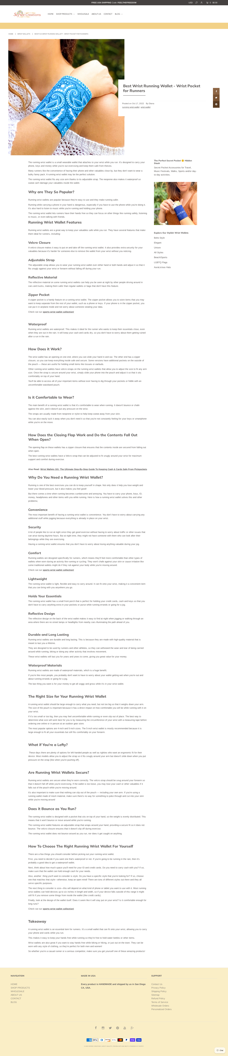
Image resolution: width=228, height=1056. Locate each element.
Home (10, 34)
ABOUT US (96, 14)
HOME (50, 14)
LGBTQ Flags (160, 262)
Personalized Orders (161, 1009)
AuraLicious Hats (162, 267)
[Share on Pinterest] (216, 104)
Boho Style (159, 238)
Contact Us (156, 984)
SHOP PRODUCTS (64, 14)
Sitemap (155, 995)
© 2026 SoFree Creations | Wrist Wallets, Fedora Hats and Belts (106, 1046)
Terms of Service (159, 1002)
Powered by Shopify (137, 1046)
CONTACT (108, 14)
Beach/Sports (160, 257)
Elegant (157, 242)
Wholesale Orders (160, 1006)
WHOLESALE (83, 14)
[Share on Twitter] (216, 98)
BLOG (117, 14)
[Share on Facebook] (216, 91)
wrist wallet (145, 107)
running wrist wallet (130, 107)
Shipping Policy (159, 991)
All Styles (158, 252)
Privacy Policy (158, 988)
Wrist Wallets (23, 34)
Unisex (157, 247)
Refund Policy (158, 998)
